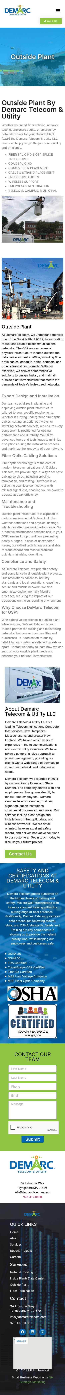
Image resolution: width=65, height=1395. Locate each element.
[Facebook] (22, 1332)
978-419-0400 (32, 1197)
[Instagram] (42, 1332)
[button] (58, 10)
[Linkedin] (32, 1332)
